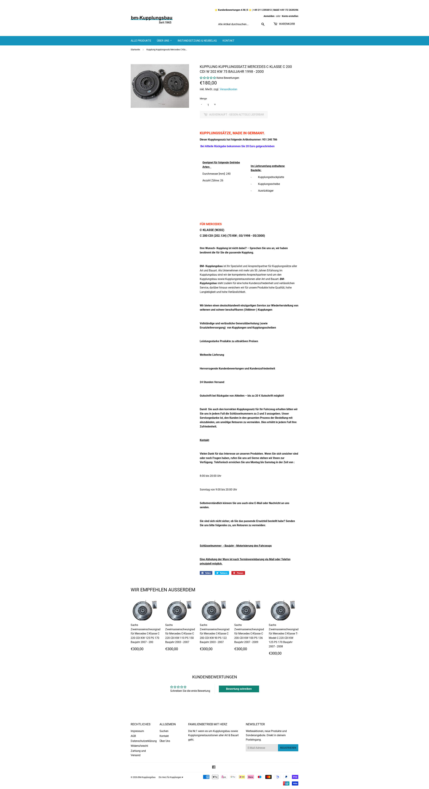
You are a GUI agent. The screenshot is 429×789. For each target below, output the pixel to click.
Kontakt (228, 40)
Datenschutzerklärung (144, 741)
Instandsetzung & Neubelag (197, 40)
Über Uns (163, 40)
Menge (203, 98)
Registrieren (288, 747)
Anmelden (269, 16)
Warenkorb (286, 23)
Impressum (137, 731)
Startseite (135, 49)
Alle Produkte (141, 40)
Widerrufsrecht (139, 745)
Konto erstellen (290, 16)
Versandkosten (228, 89)
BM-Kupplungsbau (147, 777)
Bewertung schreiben (239, 688)
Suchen (164, 731)
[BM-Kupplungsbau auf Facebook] (214, 767)
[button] (208, 77)
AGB (133, 736)
